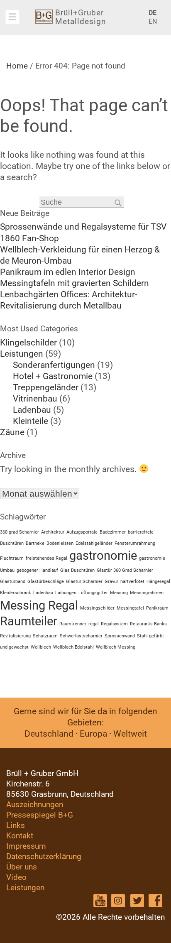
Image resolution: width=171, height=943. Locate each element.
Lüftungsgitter (93, 592)
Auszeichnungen (34, 804)
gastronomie (103, 556)
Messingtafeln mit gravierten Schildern (74, 283)
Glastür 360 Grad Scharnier (125, 570)
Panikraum (157, 608)
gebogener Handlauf (37, 570)
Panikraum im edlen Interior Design (67, 272)
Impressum (26, 846)
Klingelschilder (28, 343)
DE (149, 13)
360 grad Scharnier (19, 532)
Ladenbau (32, 410)
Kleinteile (30, 421)
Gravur (111, 581)
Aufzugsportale (82, 532)
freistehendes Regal (46, 558)
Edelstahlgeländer (94, 543)
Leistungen (21, 354)
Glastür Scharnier (84, 581)
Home (17, 66)
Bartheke (35, 543)
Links (15, 825)
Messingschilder (97, 608)
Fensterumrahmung (135, 543)
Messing (119, 592)
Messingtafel (130, 608)
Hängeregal (158, 581)
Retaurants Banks (148, 624)
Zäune (12, 432)
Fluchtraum (12, 558)
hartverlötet (132, 581)
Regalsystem (114, 624)
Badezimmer (113, 532)
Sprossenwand (120, 636)
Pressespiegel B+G (39, 815)
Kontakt (19, 835)
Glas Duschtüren (77, 570)
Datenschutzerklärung (43, 856)
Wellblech (41, 647)
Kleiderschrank (15, 592)
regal (93, 624)
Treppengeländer (45, 387)
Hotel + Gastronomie (53, 376)
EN (149, 21)
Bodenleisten (59, 543)
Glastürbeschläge (45, 581)
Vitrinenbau (35, 399)
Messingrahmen (147, 592)
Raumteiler (28, 621)
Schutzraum (45, 636)
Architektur (52, 532)
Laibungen (65, 592)
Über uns (21, 867)
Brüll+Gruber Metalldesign (80, 17)
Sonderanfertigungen (54, 365)
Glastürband (12, 581)
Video (16, 877)
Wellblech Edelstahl (73, 647)
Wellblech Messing (115, 647)
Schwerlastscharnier (81, 636)
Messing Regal (39, 605)
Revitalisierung (15, 636)
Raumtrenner (72, 624)
